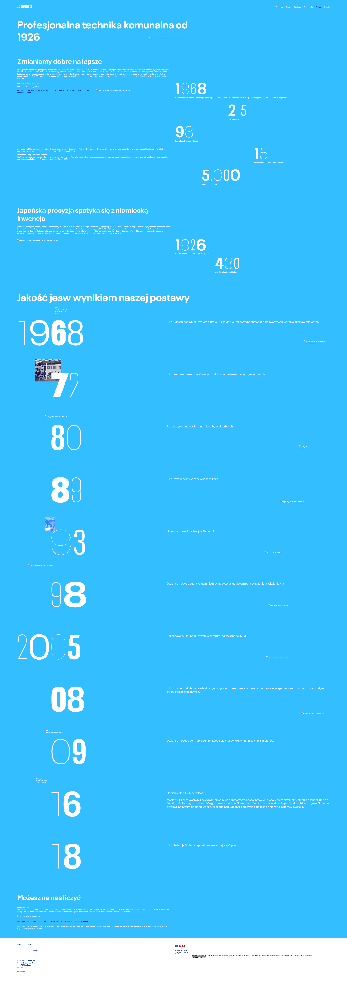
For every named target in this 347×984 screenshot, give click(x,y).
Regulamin (178, 954)
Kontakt (327, 7)
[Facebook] (176, 946)
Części (288, 7)
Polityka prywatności (181, 952)
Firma (318, 7)
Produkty (279, 7)
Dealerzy (297, 7)
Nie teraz (202, 957)
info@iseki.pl (22, 971)
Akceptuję (196, 957)
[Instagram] (180, 946)
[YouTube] (183, 946)
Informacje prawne (181, 950)
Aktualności (308, 7)
